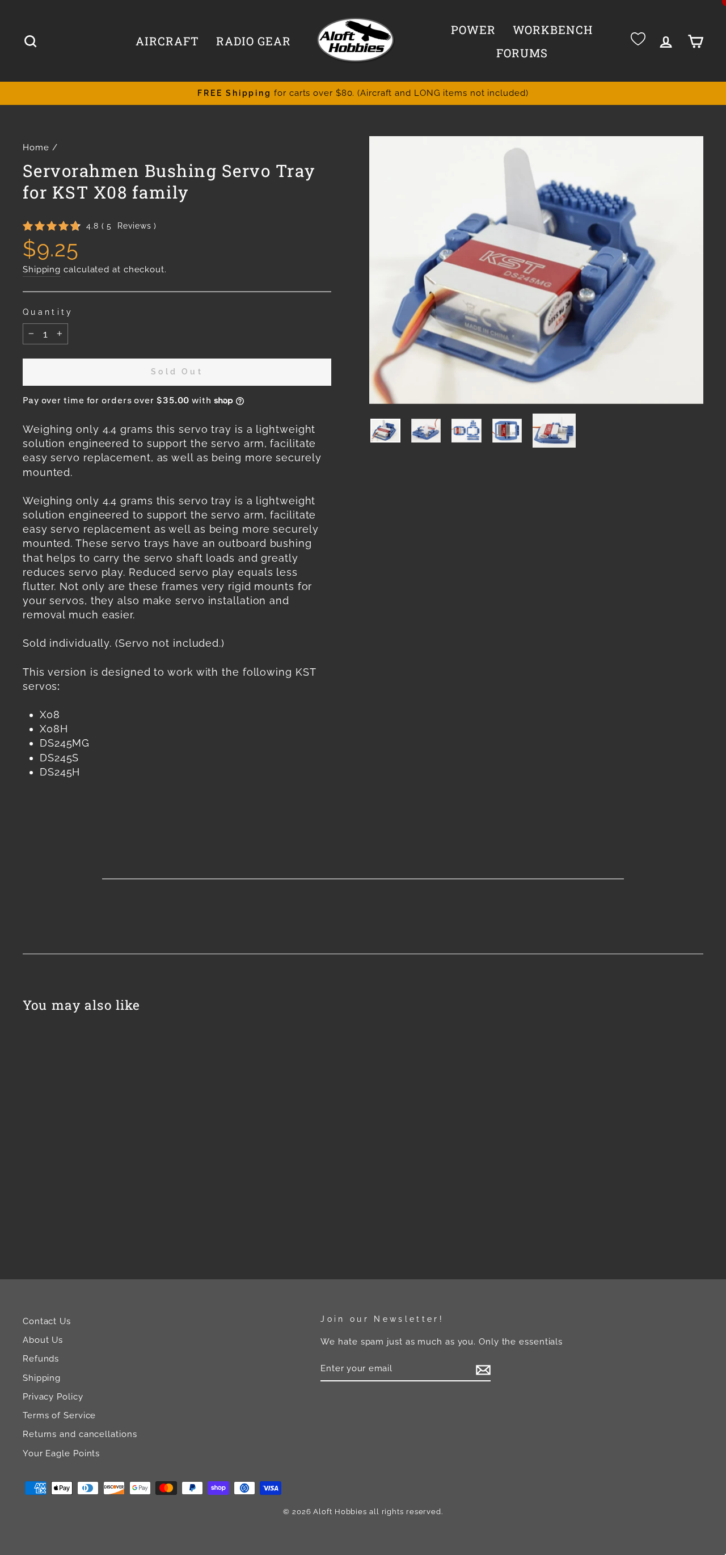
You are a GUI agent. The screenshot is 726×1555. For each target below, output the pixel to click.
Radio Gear (253, 40)
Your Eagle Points (61, 1453)
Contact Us (47, 1321)
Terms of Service (59, 1415)
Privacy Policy (53, 1397)
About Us (43, 1340)
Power (473, 29)
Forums (522, 52)
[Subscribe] (483, 1369)
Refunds (41, 1359)
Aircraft (167, 40)
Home (36, 147)
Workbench (553, 29)
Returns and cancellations (80, 1434)
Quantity (48, 312)
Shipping (42, 269)
